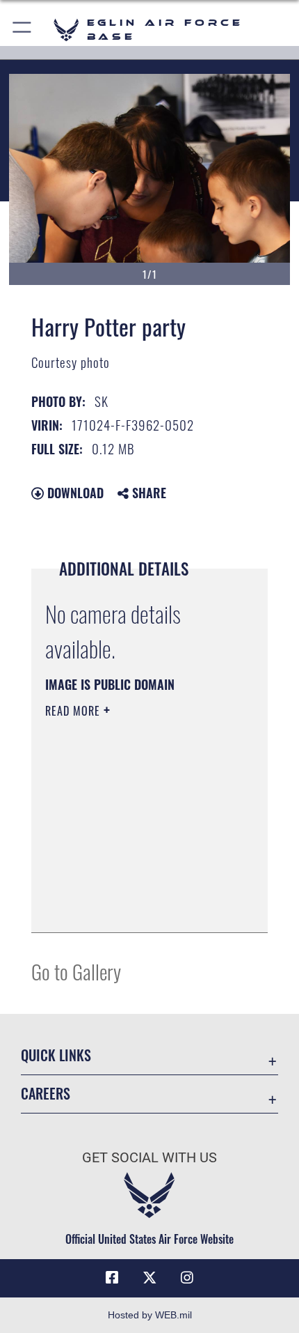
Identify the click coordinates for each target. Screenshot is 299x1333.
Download (74, 493)
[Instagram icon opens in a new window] (187, 1277)
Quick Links (56, 1055)
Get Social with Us (149, 1158)
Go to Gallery (76, 971)
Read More (74, 710)
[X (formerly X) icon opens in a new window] (149, 1277)
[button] (22, 29)
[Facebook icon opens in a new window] (112, 1277)
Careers (45, 1094)
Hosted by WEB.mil (150, 1314)
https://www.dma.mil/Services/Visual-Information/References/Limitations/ (129, 887)
